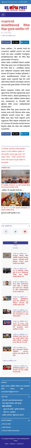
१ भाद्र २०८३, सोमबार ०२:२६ (19, 348)
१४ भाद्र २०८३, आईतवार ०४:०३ (20, 310)
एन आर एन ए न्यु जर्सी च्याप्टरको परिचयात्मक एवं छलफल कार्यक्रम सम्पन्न (15, 209)
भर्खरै (15, 243)
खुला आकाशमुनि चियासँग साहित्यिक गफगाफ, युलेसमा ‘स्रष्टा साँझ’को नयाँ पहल (20, 352)
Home (6, 443)
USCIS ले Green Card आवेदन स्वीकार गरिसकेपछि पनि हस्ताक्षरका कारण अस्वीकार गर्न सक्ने (20, 326)
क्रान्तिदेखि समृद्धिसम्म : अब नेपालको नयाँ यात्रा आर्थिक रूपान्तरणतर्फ (20, 370)
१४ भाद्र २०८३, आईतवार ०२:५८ (20, 334)
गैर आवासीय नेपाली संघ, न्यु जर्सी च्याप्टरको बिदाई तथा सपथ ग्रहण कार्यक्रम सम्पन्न (15, 186)
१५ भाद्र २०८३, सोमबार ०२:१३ (20, 269)
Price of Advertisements (10, 430)
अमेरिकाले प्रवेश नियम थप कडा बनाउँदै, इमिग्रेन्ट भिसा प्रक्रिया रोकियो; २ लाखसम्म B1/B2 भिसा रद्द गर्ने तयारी (20, 339)
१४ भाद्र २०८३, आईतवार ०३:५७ (20, 321)
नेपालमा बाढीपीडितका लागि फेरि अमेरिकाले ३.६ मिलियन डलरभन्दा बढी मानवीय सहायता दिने (20, 302)
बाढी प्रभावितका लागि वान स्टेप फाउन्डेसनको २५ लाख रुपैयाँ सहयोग (20, 314)
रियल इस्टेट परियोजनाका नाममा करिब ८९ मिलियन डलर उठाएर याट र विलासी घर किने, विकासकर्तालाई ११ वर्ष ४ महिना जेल (20, 288)
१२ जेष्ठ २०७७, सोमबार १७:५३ (8, 36)
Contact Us (20, 443)
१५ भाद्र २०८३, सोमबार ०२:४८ (20, 254)
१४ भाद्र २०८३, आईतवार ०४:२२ (20, 297)
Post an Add (6, 424)
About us (12, 443)
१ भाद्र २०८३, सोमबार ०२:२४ (9, 361)
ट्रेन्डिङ (15, 245)
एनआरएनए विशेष (7, 33)
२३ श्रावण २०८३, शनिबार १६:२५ (20, 366)
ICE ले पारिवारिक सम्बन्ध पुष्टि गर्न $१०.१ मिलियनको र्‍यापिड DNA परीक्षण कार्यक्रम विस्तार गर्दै (20, 274)
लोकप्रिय (15, 248)
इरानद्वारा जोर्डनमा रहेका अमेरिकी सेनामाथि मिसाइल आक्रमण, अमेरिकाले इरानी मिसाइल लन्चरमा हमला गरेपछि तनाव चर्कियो (20, 259)
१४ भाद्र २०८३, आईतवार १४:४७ (20, 282)
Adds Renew (6, 427)
